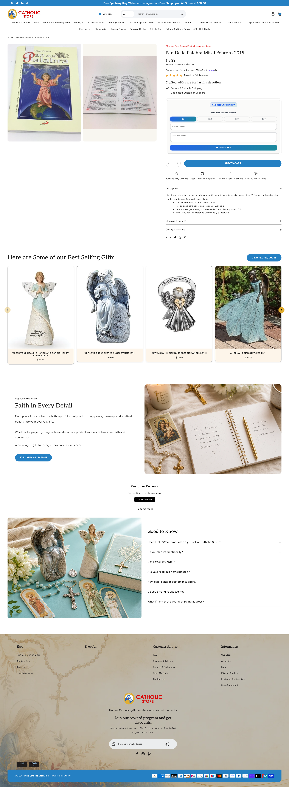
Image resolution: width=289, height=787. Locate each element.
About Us (226, 661)
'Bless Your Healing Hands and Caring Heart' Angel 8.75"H (41, 312)
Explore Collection (33, 457)
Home (10, 37)
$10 (210, 119)
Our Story (226, 655)
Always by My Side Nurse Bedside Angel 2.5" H (179, 310)
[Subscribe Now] (167, 744)
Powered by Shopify (61, 776)
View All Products (264, 257)
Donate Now (225, 147)
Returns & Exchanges (164, 667)
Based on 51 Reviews (196, 75)
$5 (183, 119)
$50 (264, 119)
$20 (237, 119)
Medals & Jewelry (25, 673)
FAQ (155, 655)
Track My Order (161, 673)
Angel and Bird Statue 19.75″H (248, 310)
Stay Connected (229, 685)
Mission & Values (230, 673)
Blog (223, 667)
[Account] (273, 14)
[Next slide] (281, 310)
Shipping (170, 64)
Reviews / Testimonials (233, 679)
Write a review (144, 499)
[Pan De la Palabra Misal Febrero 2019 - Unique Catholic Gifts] (44, 92)
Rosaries (21, 667)
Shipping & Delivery (163, 661)
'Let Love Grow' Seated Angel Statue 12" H (110, 310)
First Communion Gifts (28, 655)
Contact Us (159, 679)
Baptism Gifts (24, 661)
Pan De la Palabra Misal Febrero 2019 (32, 37)
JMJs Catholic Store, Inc (36, 776)
